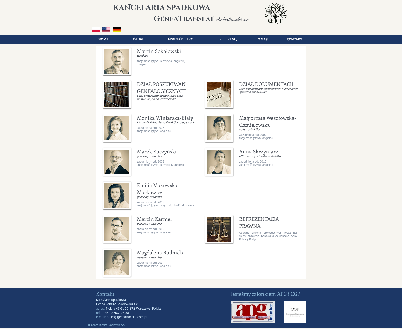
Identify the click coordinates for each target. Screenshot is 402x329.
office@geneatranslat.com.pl (127, 317)
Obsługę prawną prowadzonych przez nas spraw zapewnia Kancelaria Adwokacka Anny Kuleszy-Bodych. (268, 236)
